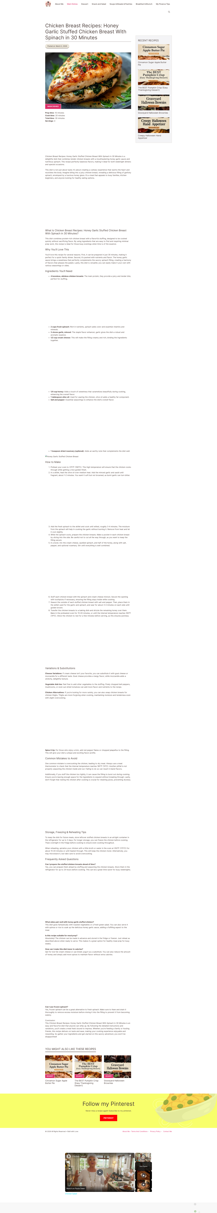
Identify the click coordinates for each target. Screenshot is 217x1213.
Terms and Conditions (139, 1131)
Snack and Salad (99, 4)
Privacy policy (155, 1131)
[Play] (136, 1160)
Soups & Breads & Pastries (121, 4)
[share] (130, 1155)
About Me (59, 4)
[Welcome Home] (48, 4)
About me (126, 1131)
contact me (167, 1131)
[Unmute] (139, 1160)
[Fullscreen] (149, 1160)
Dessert (84, 4)
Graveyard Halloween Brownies (153, 113)
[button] (169, 12)
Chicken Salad (78, 1156)
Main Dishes (72, 4)
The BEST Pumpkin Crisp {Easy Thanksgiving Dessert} (86, 1083)
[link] (68, 1156)
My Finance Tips (163, 4)
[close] (195, 1204)
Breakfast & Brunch (144, 4)
